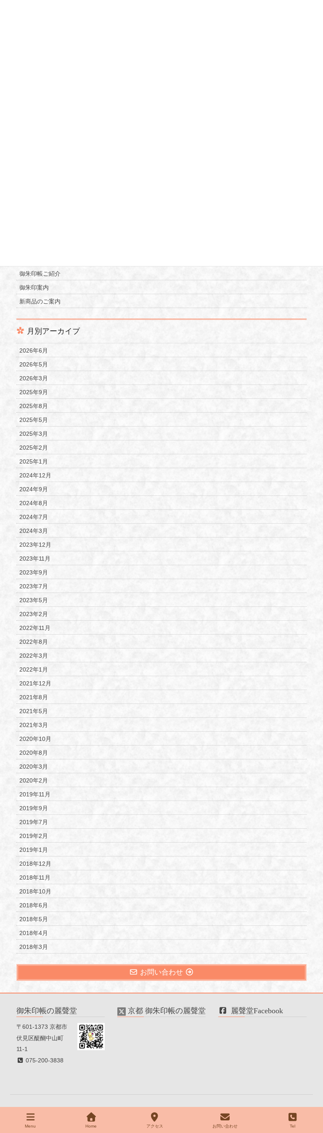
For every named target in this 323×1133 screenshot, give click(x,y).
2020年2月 (33, 780)
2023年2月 (33, 614)
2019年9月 (33, 808)
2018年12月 (35, 863)
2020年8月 (33, 752)
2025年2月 (33, 447)
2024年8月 (33, 503)
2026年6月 (33, 350)
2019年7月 (33, 822)
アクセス (154, 1126)
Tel (292, 1126)
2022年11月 (34, 627)
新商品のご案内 (40, 301)
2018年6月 (33, 905)
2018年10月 (35, 891)
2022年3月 (33, 655)
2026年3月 (33, 378)
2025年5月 (33, 419)
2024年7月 (33, 517)
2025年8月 (33, 406)
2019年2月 (33, 836)
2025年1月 (33, 461)
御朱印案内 (34, 287)
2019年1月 (33, 849)
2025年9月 (33, 392)
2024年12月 (35, 475)
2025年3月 (33, 433)
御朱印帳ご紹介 (40, 273)
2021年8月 (33, 697)
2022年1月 (33, 669)
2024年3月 (33, 530)
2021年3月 (33, 725)
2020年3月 (33, 766)
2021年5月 (33, 711)
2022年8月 (33, 641)
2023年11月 (34, 558)
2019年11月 (34, 794)
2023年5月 (33, 600)
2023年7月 (33, 586)
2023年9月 (33, 572)
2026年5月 (33, 364)
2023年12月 (35, 544)
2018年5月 (33, 919)
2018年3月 (33, 946)
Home (91, 1126)
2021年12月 (35, 683)
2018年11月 (34, 877)
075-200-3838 (44, 1060)
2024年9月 (33, 489)
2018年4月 (33, 933)
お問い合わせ (225, 1126)
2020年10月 (35, 738)
